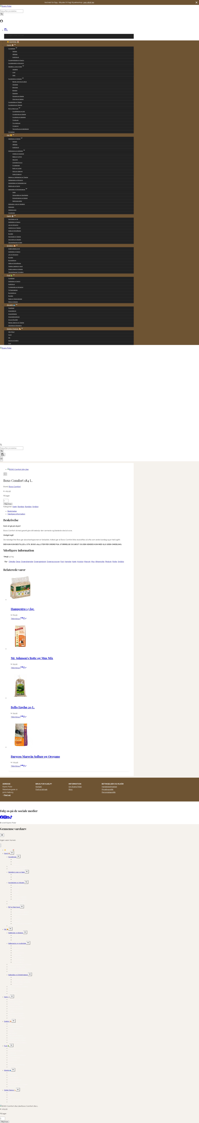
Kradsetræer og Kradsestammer (17, 183)
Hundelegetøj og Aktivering (16, 63)
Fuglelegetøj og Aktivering (15, 287)
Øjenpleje (15, 87)
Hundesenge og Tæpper (15, 105)
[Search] (2, 14)
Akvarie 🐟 (7, 1070)
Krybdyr (80, 562)
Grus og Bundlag (13, 319)
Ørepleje (14, 90)
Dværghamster (27, 562)
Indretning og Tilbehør (14, 228)
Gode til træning (17, 174)
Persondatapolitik (109, 792)
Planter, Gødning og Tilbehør (16, 322)
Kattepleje (11, 207)
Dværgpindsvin (40, 562)
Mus (93, 562)
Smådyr (35, 507)
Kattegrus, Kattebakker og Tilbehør (18, 177)
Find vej (7, 795)
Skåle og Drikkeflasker (14, 231)
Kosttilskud (15, 57)
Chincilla (12, 562)
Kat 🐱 (6, 929)
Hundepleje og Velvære (16, 882)
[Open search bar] (1, 445)
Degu (18, 562)
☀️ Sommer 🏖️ (13, 42)
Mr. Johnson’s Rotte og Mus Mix (32, 658)
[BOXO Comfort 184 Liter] (18, 469)
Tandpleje (15, 84)
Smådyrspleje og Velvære (15, 269)
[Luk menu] (0, 845)
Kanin (15, 507)
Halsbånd (15, 69)
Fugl (9, 343)
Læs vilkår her (88, 2)
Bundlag (10, 234)
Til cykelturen (16, 123)
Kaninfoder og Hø (13, 219)
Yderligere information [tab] (16, 514)
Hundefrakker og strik (18, 111)
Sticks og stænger (17, 171)
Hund (10, 335)
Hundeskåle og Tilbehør (15, 102)
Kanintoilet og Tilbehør (14, 236)
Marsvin (87, 562)
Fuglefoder (11, 278)
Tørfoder (14, 51)
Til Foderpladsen (13, 290)
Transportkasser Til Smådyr (16, 272)
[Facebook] (1, 818)
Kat (9, 337)
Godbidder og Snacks (14, 222)
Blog (70, 789)
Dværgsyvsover (53, 562)
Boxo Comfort (15, 487)
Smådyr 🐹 (8, 1021)
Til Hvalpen (11, 132)
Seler (13, 75)
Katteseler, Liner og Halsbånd (16, 204)
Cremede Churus (17, 162)
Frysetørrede (16, 165)
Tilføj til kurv (8, 504)
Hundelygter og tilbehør (19, 114)
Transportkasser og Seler (15, 242)
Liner (13, 72)
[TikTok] (10, 818)
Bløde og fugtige (17, 156)
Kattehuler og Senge (14, 186)
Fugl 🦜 (6, 1046)
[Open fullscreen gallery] (5, 474)
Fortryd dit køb (41, 789)
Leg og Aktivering (13, 225)
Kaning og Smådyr (13, 340)
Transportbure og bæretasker (20, 129)
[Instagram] (5, 818)
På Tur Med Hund (14, 907)
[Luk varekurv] (2, 835)
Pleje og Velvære (13, 302)
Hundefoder (12, 857)
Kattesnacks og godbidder (17, 943)
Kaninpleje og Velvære (14, 239)
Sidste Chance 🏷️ (10, 1090)
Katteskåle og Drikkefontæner (18, 975)
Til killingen (11, 213)
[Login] (66, 21)
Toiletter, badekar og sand (15, 266)
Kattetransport (12, 210)
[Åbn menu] (1, 459)
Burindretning (12, 260)
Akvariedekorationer (14, 317)
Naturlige (15, 159)
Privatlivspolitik (107, 789)
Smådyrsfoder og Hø (14, 248)
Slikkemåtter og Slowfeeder (20, 195)
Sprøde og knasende (18, 153)
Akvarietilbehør (12, 314)
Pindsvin (108, 562)
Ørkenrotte (99, 562)
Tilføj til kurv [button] (15, 619)
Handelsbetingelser (109, 787)
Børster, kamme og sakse (19, 81)
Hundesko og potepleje (19, 117)
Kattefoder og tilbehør (15, 933)
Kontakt (39, 787)
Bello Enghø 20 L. (23, 707)
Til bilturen (15, 120)
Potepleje (15, 93)
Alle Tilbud (11, 332)
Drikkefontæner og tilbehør (20, 198)
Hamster (68, 562)
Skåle (14, 192)
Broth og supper (16, 168)
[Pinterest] (8, 818)
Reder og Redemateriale (15, 299)
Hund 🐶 (7, 853)
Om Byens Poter (75, 787)
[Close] (196, 2)
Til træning (15, 126)
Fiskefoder (11, 308)
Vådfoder (14, 54)
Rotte (114, 562)
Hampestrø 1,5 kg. (22, 609)
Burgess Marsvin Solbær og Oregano (35, 756)
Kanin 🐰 (7, 997)
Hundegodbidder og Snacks (16, 60)
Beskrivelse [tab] (12, 511)
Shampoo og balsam (18, 99)
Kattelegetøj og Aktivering (15, 180)
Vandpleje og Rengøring (15, 325)
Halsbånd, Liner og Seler (16, 872)
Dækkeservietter (17, 201)
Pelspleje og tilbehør (18, 96)
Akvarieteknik (12, 311)
